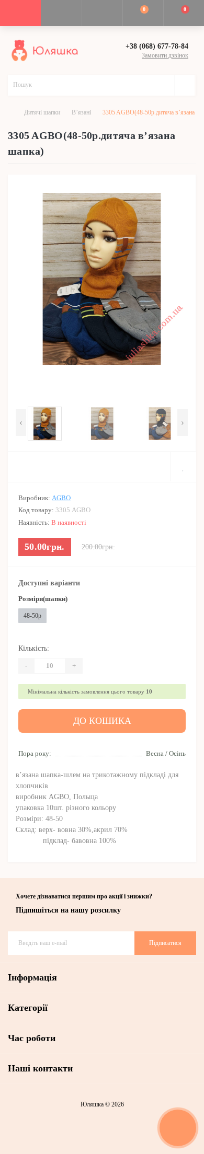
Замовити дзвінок (165, 55)
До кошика (102, 721)
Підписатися (165, 943)
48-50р (32, 615)
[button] (102, 13)
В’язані (81, 112)
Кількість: (33, 648)
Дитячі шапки (42, 112)
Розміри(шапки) (42, 599)
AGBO (61, 498)
